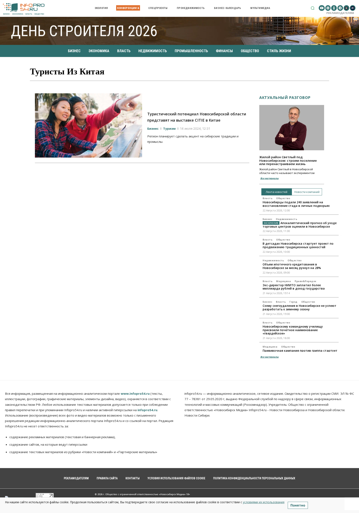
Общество (283, 198)
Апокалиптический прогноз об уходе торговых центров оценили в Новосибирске (300, 224)
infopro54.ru (147, 410)
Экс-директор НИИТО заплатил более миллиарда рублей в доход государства (294, 287)
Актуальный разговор (285, 97)
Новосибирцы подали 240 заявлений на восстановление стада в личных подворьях (296, 204)
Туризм (169, 128)
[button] (313, 8)
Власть (267, 198)
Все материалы (269, 178)
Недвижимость (286, 219)
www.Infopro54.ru (135, 393)
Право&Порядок (305, 281)
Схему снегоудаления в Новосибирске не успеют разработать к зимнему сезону (299, 307)
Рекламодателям (340, 13)
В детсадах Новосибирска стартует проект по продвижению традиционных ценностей (298, 245)
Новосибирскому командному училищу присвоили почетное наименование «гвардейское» (293, 329)
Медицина (283, 281)
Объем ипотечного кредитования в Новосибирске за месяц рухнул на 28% (292, 266)
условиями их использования (263, 502)
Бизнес (153, 128)
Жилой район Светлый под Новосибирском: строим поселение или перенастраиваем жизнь (288, 160)
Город (293, 302)
